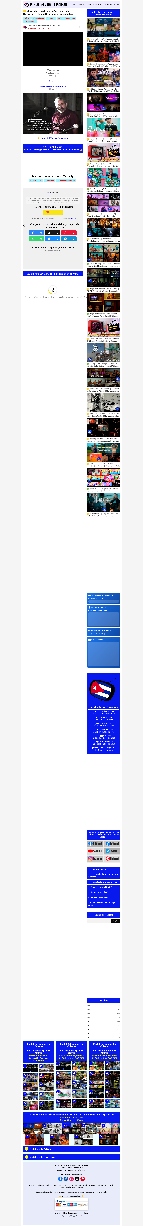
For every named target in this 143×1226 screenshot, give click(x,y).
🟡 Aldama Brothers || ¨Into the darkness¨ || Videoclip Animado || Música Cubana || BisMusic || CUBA (103, 340)
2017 (103, 1009)
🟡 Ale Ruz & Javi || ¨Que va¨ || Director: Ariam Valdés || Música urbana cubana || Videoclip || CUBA (102, 140)
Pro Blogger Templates (75, 1216)
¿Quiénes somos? (85, 5)
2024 (103, 1037)
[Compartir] (79, 27)
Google (73, 218)
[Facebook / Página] (60, 1179)
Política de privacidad (70, 1213)
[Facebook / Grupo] (66, 1179)
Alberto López (38, 18)
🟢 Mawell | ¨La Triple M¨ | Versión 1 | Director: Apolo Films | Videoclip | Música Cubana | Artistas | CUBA (103, 190)
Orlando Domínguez (66, 18)
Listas (116, 5)
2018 (103, 1013)
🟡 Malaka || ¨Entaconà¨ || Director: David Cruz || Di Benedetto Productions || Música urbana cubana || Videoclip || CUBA (103, 65)
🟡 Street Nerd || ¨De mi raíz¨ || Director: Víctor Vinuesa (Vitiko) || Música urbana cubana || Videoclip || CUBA (103, 390)
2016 (103, 1005)
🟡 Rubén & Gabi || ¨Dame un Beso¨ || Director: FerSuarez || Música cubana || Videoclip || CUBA (102, 115)
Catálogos (97, 5)
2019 (103, 1017)
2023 (103, 1033)
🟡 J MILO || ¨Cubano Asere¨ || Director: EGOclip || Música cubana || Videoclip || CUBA (102, 90)
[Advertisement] (103, 555)
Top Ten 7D (109, 5)
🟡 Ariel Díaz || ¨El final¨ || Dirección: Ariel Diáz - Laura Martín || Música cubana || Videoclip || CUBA (103, 415)
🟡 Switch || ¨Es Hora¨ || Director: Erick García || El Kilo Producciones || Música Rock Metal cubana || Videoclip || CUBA (102, 440)
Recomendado (30, 21)
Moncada (51, 18)
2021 (103, 1025)
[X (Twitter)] (77, 1179)
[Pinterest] (82, 1179)
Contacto (84, 1213)
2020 (103, 1021)
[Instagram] (71, 1179)
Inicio (75, 5)
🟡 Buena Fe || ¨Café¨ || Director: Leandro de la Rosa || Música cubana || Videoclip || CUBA (103, 40)
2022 (103, 1029)
